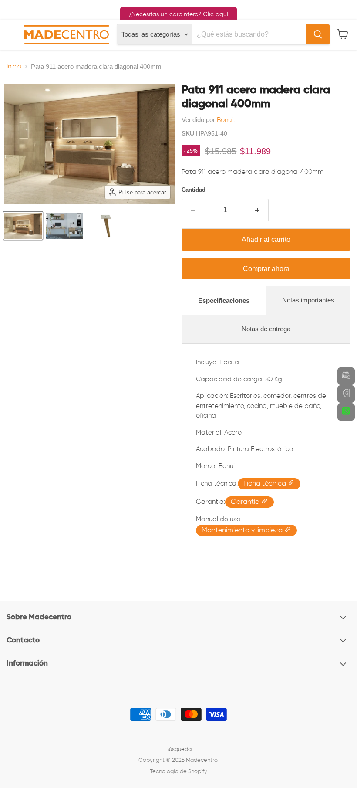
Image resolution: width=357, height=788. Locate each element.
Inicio (14, 66)
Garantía (246, 502)
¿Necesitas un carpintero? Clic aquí (178, 14)
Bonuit (226, 120)
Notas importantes (308, 300)
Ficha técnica (265, 483)
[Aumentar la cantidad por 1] (257, 210)
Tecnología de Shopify (178, 771)
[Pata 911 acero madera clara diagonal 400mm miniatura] (23, 226)
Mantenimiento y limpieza (243, 530)
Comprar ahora (266, 268)
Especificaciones (223, 300)
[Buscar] (318, 34)
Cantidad (193, 190)
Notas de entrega (266, 329)
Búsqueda (178, 749)
